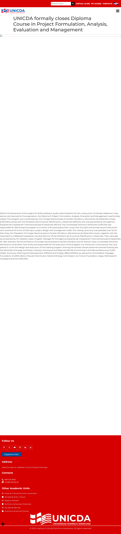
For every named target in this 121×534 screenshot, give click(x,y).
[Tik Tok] (30, 447)
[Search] (73, 3)
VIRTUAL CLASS (83, 4)
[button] (118, 11)
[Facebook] (4, 447)
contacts (107, 4)
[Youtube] (15, 447)
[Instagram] (20, 447)
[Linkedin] (25, 447)
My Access (96, 4)
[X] (9, 447)
